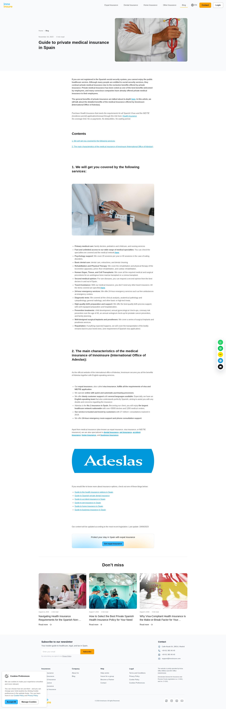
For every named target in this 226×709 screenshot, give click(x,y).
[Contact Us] (220, 366)
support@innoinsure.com (171, 658)
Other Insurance (169, 5)
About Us (75, 673)
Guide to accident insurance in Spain (90, 499)
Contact (205, 5)
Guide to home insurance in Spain (89, 506)
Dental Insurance (131, 5)
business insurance (109, 435)
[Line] (220, 348)
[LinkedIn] (176, 700)
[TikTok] (166, 700)
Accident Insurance (48, 679)
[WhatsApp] (220, 342)
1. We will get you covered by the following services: (93, 141)
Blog (184, 5)
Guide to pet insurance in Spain (88, 503)
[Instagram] (171, 700)
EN (195, 5)
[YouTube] (182, 700)
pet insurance (126, 432)
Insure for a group (107, 676)
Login (218, 5)
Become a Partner (107, 679)
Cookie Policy (134, 679)
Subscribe (87, 652)
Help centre (105, 673)
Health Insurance (130, 116)
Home (41, 31)
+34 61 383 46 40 (168, 650)
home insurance (89, 435)
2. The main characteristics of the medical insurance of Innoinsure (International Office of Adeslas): (112, 147)
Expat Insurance (111, 5)
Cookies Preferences (137, 683)
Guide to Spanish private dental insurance (92, 496)
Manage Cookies (29, 702)
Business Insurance (48, 689)
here (133, 99)
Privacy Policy (66, 656)
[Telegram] (220, 360)
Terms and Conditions (137, 673)
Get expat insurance (113, 544)
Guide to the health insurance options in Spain (94, 492)
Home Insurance (150, 5)
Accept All (11, 702)
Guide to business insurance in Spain (90, 510)
